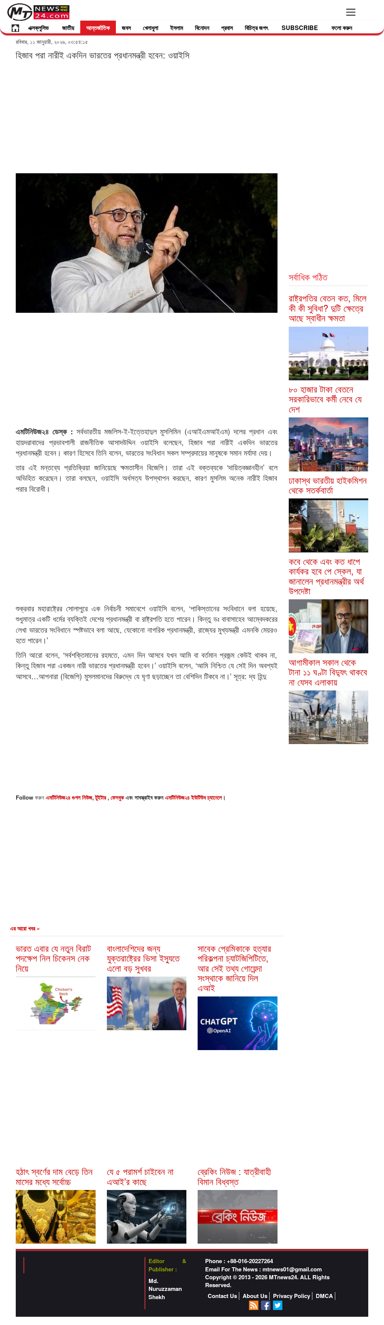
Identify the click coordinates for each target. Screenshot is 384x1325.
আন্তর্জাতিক (98, 27)
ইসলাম (176, 27)
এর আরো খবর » (25, 928)
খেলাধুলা (150, 27)
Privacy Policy (291, 1296)
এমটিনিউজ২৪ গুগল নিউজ (69, 797)
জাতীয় (68, 27)
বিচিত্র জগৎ (256, 27)
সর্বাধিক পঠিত (308, 276)
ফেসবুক (118, 797)
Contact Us (222, 1296)
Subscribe (300, 27)
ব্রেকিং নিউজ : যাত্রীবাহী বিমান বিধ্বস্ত (234, 1175)
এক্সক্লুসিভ (38, 27)
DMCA (324, 1296)
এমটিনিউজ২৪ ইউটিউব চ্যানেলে (193, 797)
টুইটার (101, 797)
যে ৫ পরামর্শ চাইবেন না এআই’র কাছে (140, 1175)
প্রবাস (227, 27)
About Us (255, 1296)
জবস (126, 27)
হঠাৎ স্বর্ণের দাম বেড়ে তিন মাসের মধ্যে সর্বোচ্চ (54, 1175)
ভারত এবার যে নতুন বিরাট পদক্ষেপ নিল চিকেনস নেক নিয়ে (53, 957)
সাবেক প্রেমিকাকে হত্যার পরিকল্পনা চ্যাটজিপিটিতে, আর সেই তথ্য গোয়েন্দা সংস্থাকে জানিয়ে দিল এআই (234, 967)
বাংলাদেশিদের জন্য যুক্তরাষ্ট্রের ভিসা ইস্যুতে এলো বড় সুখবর (143, 957)
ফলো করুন (342, 27)
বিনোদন (202, 27)
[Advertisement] (147, 116)
